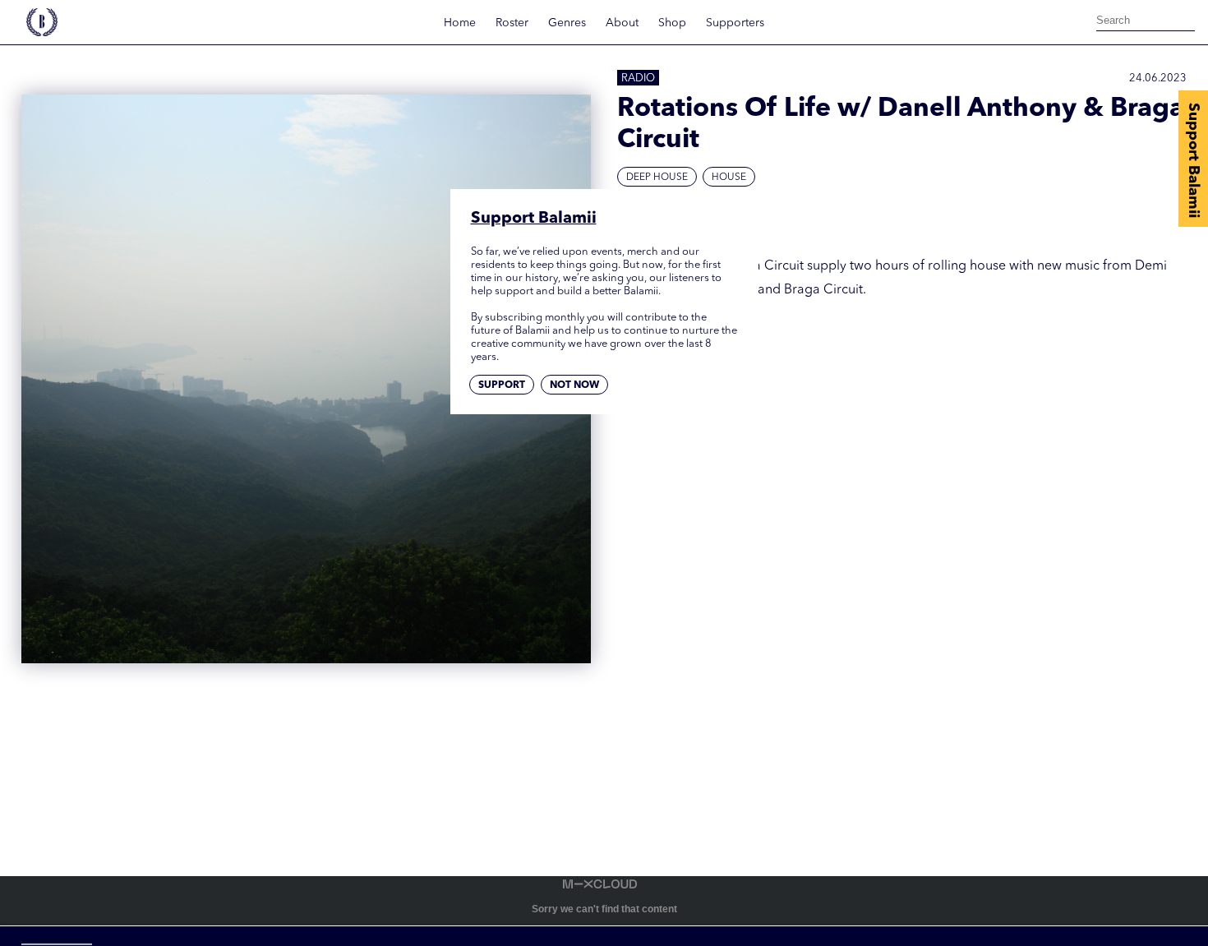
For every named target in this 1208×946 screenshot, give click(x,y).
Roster (512, 23)
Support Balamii (1193, 160)
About (622, 23)
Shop (672, 23)
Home (460, 23)
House (729, 177)
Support (501, 385)
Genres (567, 23)
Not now (574, 385)
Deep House (657, 177)
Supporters (735, 23)
